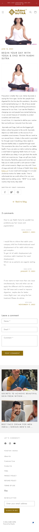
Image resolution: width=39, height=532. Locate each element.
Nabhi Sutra (12, 522)
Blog (5, 490)
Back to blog (21, 201)
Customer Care (9, 461)
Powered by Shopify (9, 524)
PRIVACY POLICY (10, 476)
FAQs (6, 471)
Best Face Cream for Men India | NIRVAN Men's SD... (17, 425)
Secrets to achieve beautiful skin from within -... (19, 394)
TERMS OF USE (9, 485)
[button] (2, 12)
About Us (7, 456)
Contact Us (8, 466)
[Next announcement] (36, 3)
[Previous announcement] (2, 3)
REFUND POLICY (10, 481)
